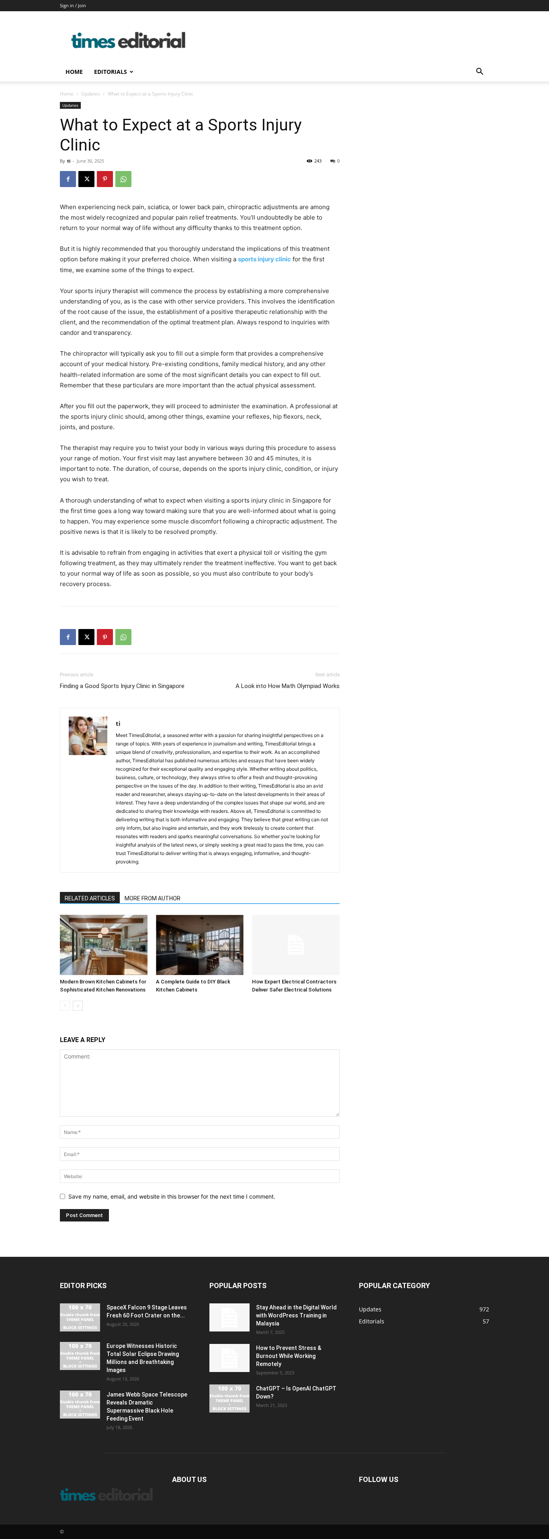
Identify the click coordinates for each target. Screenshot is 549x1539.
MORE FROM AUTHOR (152, 898)
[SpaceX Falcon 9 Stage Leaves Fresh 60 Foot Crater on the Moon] (80, 1317)
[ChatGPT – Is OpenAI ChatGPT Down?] (229, 1398)
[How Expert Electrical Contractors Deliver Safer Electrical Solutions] (296, 945)
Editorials (110, 71)
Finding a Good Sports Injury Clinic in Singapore (122, 686)
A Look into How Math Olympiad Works (288, 686)
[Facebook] (68, 179)
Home (74, 71)
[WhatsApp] (123, 179)
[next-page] (78, 1006)
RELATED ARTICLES (90, 898)
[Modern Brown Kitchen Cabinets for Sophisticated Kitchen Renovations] (103, 945)
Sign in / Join (73, 5)
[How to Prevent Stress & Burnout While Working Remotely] (229, 1358)
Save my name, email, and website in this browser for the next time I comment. (171, 1196)
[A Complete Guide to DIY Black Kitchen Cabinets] (200, 945)
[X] (86, 179)
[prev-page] (65, 1006)
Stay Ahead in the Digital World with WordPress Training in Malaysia (296, 1315)
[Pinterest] (105, 179)
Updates (90, 93)
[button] (479, 72)
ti (68, 161)
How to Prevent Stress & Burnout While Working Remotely (288, 1356)
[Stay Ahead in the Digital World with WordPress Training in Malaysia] (229, 1317)
